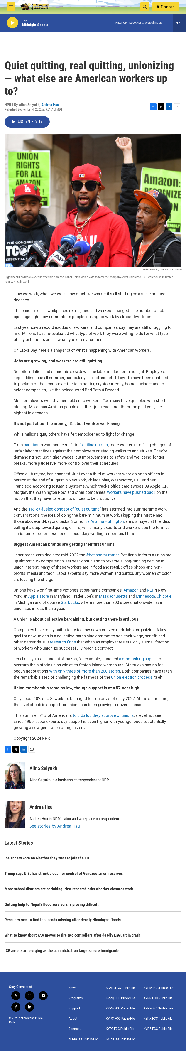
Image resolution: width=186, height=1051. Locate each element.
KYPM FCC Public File (158, 988)
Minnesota (145, 596)
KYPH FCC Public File (120, 1039)
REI (150, 590)
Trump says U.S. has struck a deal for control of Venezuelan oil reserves (64, 873)
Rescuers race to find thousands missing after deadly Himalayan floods (63, 919)
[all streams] (179, 23)
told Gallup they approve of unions (103, 715)
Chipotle (164, 596)
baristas (31, 444)
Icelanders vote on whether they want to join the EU (47, 858)
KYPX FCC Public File (158, 1018)
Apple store (38, 596)
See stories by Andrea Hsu (54, 826)
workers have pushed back (131, 492)
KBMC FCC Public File (121, 988)
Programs (76, 998)
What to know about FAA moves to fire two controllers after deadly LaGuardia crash (72, 935)
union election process (131, 677)
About (73, 1018)
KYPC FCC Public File (120, 1018)
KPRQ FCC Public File (120, 998)
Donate (168, 7)
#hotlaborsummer (102, 555)
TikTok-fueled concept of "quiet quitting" (64, 509)
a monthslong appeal (138, 658)
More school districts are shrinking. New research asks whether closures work (69, 888)
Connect (75, 1029)
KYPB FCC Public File (120, 1008)
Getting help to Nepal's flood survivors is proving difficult (52, 904)
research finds (63, 642)
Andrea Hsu (50, 104)
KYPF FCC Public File (120, 1029)
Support (74, 1008)
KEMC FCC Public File (83, 1039)
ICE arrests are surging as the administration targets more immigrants (62, 950)
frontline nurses (93, 444)
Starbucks (70, 602)
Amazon (131, 590)
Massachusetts (113, 596)
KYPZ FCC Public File (158, 1029)
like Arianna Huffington (103, 521)
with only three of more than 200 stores (84, 671)
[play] (12, 22)
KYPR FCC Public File (158, 998)
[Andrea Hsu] (15, 814)
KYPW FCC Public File (158, 1008)
